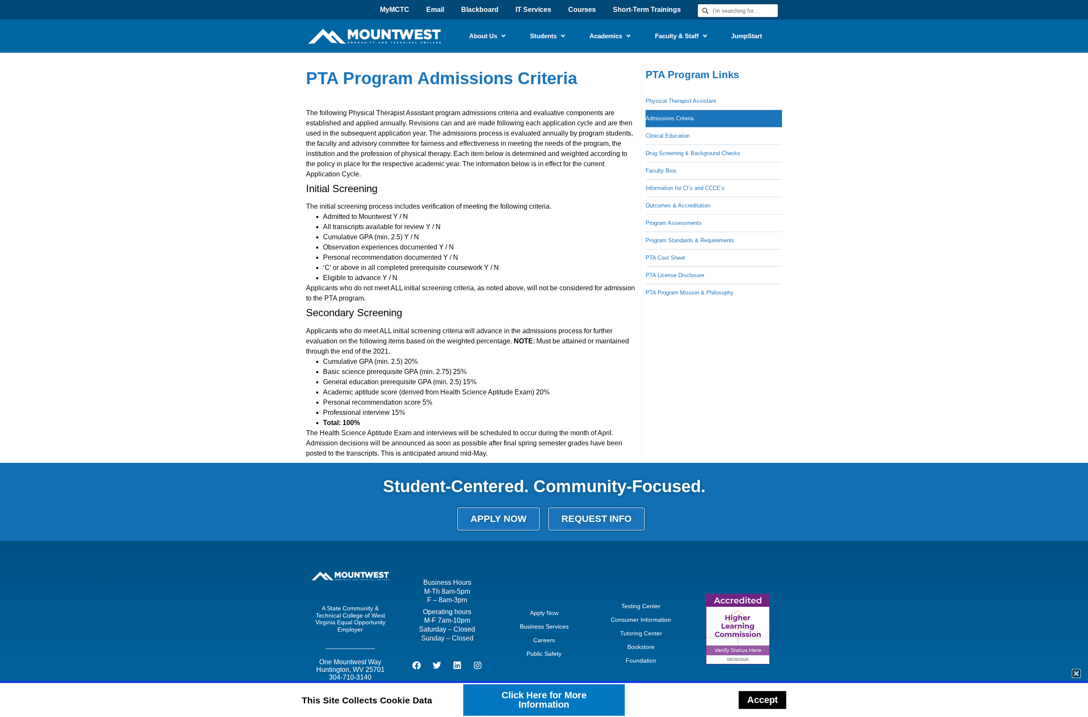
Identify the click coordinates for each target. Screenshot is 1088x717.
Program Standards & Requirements (690, 240)
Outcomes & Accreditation (678, 205)
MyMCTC (394, 9)
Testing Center (640, 606)
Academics (605, 36)
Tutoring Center (641, 633)
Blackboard (480, 9)
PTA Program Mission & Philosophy (690, 292)
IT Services (533, 9)
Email (435, 9)
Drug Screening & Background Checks (693, 153)
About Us (483, 36)
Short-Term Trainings (647, 9)
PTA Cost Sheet (665, 258)
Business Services (544, 626)
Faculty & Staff (677, 36)
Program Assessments (674, 223)
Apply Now (544, 612)
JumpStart (746, 36)
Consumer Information (641, 619)
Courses (582, 9)
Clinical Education (668, 136)
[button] (1076, 673)
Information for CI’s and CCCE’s (685, 188)
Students (543, 36)
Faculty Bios (661, 170)
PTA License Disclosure (675, 275)
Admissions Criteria (670, 118)
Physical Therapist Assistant (681, 101)
